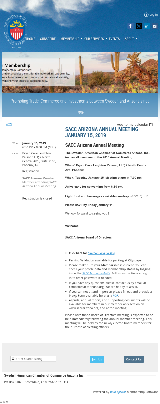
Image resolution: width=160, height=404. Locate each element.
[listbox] (135, 124)
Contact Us (134, 359)
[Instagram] (155, 26)
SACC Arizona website (96, 273)
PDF (115, 295)
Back (9, 124)
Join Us (97, 359)
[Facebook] (131, 26)
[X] (139, 26)
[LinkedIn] (147, 26)
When (15, 143)
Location (14, 153)
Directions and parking (101, 253)
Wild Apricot (118, 392)
